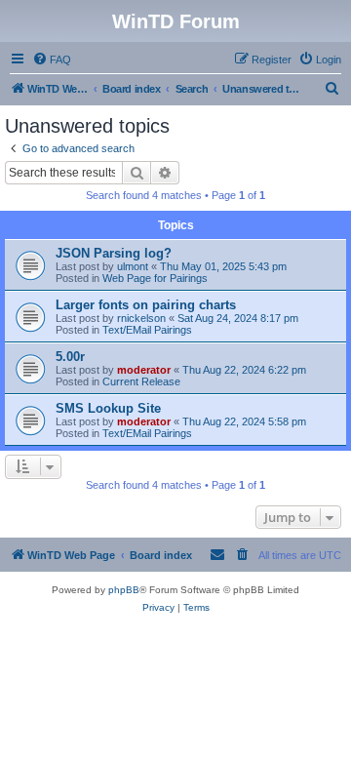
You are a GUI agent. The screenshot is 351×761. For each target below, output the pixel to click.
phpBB (123, 589)
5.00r (70, 356)
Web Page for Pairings (155, 278)
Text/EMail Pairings (147, 330)
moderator (144, 370)
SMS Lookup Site (108, 408)
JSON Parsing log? (114, 253)
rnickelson (141, 318)
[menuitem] (51, 59)
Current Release (141, 381)
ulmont (132, 266)
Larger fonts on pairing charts (146, 305)
